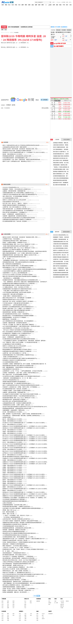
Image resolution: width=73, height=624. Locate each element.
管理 (37, 618)
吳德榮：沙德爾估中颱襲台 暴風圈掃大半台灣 (15, 242)
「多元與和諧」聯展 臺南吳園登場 (11, 517)
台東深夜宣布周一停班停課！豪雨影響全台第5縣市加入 (17, 519)
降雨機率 (8, 105)
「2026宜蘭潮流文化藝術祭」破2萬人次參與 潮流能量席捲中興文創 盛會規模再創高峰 (24, 269)
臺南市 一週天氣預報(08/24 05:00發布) (12, 479)
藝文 (43, 615)
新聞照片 (21, 611)
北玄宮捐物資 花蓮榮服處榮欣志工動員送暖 (14, 499)
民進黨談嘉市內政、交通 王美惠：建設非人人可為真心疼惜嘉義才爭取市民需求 (23, 549)
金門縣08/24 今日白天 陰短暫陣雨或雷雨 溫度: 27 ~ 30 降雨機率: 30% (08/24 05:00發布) (25, 453)
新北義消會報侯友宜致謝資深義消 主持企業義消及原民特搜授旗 (19, 217)
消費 (54, 4)
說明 (67, 2)
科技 (19, 4)
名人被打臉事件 (59, 46)
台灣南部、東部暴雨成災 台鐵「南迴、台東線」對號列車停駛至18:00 (20, 372)
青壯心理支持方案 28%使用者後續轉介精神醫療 (15, 196)
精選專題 (38, 601)
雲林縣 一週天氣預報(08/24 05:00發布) (12, 154)
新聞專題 (38, 598)
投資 (37, 617)
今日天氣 (53, 30)
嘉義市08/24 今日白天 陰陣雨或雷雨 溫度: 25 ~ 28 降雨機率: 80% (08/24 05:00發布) (24, 485)
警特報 (67, 601)
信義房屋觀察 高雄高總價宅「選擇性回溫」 (14, 410)
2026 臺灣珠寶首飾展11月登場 (60, 248)
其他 (13, 615)
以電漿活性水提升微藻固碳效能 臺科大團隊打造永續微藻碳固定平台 (20, 194)
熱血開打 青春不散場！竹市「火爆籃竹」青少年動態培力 (17, 308)
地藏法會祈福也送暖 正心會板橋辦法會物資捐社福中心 (17, 208)
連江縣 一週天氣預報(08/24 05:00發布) (12, 446)
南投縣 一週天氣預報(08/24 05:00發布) (12, 421)
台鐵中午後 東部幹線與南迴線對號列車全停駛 (14, 256)
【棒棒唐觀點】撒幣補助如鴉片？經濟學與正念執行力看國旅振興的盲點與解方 (22, 260)
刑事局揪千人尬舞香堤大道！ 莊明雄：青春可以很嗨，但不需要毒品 (20, 387)
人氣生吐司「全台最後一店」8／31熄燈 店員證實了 (16, 547)
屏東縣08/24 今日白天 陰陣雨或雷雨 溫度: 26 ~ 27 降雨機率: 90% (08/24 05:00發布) (24, 478)
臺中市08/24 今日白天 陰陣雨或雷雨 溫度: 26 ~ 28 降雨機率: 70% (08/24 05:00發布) (24, 435)
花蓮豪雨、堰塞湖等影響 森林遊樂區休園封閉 (15, 216)
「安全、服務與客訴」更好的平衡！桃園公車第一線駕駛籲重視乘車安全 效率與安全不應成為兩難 (28, 281)
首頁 (3, 4)
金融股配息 (64, 27)
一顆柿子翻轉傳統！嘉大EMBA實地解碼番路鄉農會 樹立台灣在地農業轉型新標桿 (24, 583)
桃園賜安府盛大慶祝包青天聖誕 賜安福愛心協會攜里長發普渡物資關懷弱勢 (22, 522)
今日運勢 (57, 27)
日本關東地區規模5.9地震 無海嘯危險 (62, 169)
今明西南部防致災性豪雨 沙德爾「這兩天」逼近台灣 (16, 404)
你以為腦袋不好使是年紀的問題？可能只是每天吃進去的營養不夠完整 (20, 394)
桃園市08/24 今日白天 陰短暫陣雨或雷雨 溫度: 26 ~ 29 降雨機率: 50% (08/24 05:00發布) (25, 440)
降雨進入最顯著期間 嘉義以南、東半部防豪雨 (15, 592)
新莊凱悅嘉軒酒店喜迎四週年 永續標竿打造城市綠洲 (16, 506)
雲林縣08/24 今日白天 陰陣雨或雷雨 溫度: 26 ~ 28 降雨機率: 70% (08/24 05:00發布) (24, 152)
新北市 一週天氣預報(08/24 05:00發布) (12, 442)
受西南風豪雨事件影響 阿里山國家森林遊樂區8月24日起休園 (18, 262)
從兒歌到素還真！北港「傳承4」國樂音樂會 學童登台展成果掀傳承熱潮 (21, 159)
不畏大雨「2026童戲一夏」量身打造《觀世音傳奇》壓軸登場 (18, 324)
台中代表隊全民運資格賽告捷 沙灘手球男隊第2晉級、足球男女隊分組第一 (22, 326)
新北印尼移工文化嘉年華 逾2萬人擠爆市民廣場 (15, 569)
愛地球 (43, 618)
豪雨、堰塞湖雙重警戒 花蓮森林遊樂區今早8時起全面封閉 (18, 367)
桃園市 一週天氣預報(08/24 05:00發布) (12, 431)
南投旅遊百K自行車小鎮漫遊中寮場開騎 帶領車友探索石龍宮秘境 (19, 533)
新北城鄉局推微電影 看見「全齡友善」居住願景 (15, 221)
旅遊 (57, 4)
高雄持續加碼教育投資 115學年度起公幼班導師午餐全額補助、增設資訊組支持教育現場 (25, 251)
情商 (13, 602)
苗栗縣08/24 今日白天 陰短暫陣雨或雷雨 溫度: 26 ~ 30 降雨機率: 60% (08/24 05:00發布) (25, 426)
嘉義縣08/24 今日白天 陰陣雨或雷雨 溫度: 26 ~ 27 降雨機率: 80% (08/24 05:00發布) (24, 495)
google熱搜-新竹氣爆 (60, 43)
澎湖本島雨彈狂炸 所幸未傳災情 (60, 252)
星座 (33, 4)
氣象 (61, 598)
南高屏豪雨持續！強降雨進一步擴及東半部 (13, 312)
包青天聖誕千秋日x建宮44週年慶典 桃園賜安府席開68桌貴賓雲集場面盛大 (22, 508)
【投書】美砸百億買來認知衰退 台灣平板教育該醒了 (16, 246)
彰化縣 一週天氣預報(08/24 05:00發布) (12, 412)
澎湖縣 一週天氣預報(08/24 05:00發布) (12, 460)
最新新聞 (55, 231)
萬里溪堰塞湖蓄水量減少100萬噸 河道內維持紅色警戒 (16, 285)
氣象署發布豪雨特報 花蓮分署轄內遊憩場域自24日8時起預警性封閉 (20, 280)
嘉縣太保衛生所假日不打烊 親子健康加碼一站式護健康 (17, 297)
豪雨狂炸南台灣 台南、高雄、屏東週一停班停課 (15, 570)
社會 (13, 4)
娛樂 (39, 4)
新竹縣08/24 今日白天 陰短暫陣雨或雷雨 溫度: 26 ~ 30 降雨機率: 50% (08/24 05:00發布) (25, 438)
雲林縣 (13, 105)
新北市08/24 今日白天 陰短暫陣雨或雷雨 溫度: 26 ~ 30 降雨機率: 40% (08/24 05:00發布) (25, 444)
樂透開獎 (69, 30)
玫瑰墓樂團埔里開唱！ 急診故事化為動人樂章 (14, 504)
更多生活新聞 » (45, 108)
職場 (26, 4)
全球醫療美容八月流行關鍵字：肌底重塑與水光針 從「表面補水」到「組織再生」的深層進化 (26, 497)
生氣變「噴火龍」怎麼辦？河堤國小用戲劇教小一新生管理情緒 (19, 588)
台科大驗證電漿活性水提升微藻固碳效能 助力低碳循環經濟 (18, 210)
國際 (23, 4)
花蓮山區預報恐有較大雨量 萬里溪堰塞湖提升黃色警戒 (16, 310)
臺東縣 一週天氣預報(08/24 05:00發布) (12, 469)
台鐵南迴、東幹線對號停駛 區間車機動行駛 (14, 191)
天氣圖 (61, 607)
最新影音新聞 (66, 231)
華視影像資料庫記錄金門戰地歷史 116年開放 (14, 579)
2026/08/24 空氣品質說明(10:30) (60, 235)
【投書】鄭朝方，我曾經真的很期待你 (12, 296)
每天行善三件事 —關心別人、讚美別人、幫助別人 (15, 203)
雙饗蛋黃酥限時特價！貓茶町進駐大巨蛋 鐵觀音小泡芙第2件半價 (19, 255)
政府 (67, 4)
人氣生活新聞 (66, 139)
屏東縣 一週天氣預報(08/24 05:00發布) (12, 470)
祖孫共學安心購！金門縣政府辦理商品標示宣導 (15, 401)
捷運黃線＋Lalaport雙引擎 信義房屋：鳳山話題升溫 (16, 249)
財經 (16, 4)
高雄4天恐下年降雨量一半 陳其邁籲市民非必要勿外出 (17, 572)
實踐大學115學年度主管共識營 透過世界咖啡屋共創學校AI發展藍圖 (19, 276)
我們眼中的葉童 (7, 417)
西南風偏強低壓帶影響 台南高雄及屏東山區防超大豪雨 (17, 156)
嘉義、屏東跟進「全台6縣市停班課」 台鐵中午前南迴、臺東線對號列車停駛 (22, 413)
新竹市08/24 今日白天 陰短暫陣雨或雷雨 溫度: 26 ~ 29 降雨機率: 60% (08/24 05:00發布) (25, 437)
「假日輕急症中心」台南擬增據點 (11, 278)
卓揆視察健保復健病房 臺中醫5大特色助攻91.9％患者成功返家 (18, 576)
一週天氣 (62, 602)
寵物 (13, 601)
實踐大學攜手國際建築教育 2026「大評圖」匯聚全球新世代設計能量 (20, 253)
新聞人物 (26, 598)
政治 (9, 4)
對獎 (55, 598)
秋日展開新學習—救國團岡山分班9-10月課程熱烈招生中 (17, 333)
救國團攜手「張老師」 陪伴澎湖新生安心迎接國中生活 (17, 189)
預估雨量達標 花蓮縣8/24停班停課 (12, 578)
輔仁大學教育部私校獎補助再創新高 (12, 264)
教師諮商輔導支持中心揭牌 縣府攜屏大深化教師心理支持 (17, 349)
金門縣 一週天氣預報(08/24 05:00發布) (12, 449)
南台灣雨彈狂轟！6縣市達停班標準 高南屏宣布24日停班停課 (18, 558)
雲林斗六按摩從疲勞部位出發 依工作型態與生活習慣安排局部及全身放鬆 (21, 145)
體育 (43, 4)
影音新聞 (4, 611)
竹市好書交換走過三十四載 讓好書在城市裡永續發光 (16, 303)
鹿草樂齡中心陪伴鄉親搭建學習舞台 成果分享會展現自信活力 (18, 306)
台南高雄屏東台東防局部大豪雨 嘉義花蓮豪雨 (15, 147)
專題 (6, 4)
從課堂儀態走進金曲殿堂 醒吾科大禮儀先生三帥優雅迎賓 (17, 219)
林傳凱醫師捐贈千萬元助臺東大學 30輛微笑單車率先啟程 (17, 289)
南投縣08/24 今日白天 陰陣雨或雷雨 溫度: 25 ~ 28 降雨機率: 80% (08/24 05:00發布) (24, 428)
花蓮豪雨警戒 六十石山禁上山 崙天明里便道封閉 (15, 272)
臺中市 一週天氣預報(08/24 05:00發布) (12, 419)
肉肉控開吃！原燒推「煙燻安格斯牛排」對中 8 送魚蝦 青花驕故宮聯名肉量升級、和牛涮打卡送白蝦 (28, 363)
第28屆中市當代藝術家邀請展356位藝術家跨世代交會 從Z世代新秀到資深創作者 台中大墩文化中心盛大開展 (30, 406)
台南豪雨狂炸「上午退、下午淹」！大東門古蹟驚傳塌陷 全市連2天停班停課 (22, 371)
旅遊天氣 (62, 604)
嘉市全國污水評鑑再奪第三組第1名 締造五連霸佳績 (16, 585)
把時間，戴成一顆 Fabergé (9, 510)
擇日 (49, 604)
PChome (58, 2)
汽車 (64, 4)
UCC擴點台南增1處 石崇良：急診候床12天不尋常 (16, 287)
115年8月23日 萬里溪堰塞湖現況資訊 (12, 347)
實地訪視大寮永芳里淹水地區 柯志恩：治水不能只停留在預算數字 (20, 560)
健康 (36, 4)
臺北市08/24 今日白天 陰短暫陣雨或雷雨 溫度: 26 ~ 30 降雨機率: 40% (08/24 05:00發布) (25, 451)
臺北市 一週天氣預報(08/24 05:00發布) (12, 454)
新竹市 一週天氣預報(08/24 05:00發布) (12, 424)
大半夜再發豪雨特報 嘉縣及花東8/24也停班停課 (15, 535)
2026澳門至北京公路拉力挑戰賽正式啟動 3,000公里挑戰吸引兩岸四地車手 (21, 376)
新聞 (2, 29)
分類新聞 (4, 598)
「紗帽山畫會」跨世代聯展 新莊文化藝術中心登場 (15, 290)
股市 (53, 2)
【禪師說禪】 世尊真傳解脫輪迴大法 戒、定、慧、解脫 (17, 378)
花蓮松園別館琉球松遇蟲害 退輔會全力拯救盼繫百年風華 (22, 27)
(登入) (70, 2)
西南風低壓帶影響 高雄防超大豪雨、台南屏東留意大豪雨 (17, 581)
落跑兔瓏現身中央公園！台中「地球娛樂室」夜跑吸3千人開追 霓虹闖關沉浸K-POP (24, 538)
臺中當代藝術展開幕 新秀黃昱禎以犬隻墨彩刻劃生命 (16, 456)
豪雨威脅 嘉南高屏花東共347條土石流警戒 (13, 299)
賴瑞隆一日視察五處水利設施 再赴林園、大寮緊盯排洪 (17, 590)
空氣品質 (58, 30)
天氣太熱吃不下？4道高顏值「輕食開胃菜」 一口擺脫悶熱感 (18, 556)
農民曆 (53, 27)
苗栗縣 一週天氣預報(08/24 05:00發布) (12, 433)
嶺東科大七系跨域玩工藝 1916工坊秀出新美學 (14, 200)
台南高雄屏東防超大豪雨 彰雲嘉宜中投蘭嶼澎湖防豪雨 (17, 150)
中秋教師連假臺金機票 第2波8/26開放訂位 (13, 526)
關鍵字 (50, 611)
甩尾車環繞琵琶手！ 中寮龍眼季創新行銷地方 (14, 553)
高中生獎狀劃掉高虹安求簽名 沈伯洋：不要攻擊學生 (16, 313)
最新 (2, 601)
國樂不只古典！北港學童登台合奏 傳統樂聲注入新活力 (17, 161)
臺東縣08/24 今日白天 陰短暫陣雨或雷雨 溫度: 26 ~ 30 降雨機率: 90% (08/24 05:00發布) (25, 488)
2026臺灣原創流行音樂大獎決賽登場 (12, 344)
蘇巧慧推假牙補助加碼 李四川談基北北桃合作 (15, 554)
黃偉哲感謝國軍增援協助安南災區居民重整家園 (15, 501)
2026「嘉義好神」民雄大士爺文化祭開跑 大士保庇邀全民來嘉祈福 (20, 342)
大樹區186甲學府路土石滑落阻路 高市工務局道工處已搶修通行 (18, 561)
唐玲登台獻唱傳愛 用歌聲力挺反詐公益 (13, 565)
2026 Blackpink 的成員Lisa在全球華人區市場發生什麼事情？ (18, 274)
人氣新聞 (55, 139)
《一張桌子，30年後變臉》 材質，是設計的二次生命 (16, 515)
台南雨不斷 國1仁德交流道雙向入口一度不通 (14, 207)
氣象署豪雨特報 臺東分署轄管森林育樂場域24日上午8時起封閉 (18, 283)
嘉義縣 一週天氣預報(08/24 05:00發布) (12, 483)
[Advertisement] (25, 121)
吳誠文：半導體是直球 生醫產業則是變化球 (14, 214)
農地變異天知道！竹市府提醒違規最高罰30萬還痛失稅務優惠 (18, 315)
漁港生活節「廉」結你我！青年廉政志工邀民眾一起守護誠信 (18, 301)
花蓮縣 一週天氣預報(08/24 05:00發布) (12, 465)
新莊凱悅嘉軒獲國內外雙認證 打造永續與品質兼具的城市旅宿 (19, 396)
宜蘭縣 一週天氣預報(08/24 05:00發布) (12, 467)
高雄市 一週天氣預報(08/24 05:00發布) (12, 472)
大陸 (70, 4)
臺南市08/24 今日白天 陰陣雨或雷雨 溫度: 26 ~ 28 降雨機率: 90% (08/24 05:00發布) (24, 476)
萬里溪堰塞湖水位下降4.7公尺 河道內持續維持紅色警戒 (17, 267)
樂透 (55, 601)
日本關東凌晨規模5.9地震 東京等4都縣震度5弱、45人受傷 (18, 537)
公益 (43, 617)
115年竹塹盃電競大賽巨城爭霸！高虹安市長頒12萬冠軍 (17, 292)
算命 (49, 601)
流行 (13, 607)
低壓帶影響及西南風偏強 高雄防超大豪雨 (13, 586)
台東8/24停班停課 (7, 503)
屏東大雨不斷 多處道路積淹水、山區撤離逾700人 (15, 212)
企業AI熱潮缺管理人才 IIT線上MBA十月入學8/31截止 (16, 328)
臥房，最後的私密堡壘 (8, 512)
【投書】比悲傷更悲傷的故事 (10, 356)
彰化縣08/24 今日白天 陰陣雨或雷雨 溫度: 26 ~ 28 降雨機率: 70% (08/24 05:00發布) (24, 422)
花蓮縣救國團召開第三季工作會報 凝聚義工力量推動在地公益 (18, 192)
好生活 (43, 613)
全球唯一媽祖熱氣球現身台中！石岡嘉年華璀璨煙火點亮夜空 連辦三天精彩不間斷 (23, 542)
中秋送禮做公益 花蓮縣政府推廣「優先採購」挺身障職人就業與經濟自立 (21, 415)
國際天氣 (62, 606)
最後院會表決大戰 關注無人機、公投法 (62, 158)
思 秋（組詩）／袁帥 (8, 551)
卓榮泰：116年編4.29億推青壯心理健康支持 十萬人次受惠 (18, 567)
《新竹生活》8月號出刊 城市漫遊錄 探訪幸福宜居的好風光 (17, 330)
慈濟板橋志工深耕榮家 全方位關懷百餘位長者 (14, 360)
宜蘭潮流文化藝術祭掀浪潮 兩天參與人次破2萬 (15, 540)
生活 (46, 4)
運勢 (29, 4)
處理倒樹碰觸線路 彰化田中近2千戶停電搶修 (14, 317)
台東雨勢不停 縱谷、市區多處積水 (11, 239)
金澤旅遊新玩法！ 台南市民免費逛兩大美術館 (15, 305)
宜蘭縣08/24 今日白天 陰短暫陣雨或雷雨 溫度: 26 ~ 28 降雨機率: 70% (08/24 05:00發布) (25, 462)
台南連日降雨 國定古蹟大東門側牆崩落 (13, 294)
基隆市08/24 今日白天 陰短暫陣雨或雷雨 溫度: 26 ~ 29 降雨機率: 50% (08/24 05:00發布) (25, 494)
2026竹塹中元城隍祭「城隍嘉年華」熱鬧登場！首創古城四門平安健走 (20, 520)
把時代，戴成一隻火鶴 (8, 513)
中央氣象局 (16, 32)
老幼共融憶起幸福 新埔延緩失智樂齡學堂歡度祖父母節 (17, 563)
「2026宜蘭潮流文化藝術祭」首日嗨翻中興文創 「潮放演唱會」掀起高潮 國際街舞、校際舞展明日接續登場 (30, 340)
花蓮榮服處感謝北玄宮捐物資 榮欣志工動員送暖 (15, 524)
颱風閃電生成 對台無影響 (9, 319)
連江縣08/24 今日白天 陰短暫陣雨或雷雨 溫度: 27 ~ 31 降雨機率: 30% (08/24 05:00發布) (25, 447)
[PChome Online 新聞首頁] (19, 2)
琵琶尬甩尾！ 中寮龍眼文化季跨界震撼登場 (14, 544)
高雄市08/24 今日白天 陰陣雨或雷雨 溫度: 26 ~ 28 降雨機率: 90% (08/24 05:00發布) (24, 474)
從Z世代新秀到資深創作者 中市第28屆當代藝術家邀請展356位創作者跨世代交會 (23, 574)
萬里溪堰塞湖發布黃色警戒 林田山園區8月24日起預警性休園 (18, 365)
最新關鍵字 (50, 613)
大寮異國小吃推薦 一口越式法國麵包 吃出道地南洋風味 (17, 390)
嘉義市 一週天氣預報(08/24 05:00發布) (12, 487)
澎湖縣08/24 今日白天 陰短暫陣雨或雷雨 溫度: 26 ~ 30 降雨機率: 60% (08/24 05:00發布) (25, 458)
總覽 (37, 613)
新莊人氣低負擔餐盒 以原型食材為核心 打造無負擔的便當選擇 (18, 331)
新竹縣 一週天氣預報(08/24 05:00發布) (12, 429)
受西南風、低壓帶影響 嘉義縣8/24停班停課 (14, 529)
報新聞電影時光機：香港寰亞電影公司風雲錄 (14, 399)
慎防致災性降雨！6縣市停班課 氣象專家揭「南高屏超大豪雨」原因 (20, 149)
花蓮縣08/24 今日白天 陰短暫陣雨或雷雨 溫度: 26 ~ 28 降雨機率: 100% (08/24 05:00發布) (25, 463)
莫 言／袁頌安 (7, 258)
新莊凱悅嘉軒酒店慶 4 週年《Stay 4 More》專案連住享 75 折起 (19, 244)
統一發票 (56, 602)
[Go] (50, 2)
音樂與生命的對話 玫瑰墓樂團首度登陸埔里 (14, 531)
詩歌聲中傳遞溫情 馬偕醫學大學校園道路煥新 (14, 205)
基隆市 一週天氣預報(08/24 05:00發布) (12, 490)
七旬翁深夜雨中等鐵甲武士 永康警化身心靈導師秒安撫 (16, 271)
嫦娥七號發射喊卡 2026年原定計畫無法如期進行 (15, 545)
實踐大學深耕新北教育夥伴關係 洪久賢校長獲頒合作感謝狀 (18, 265)
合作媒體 (63, 2)
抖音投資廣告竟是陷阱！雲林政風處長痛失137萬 (15, 157)
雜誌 (60, 4)
